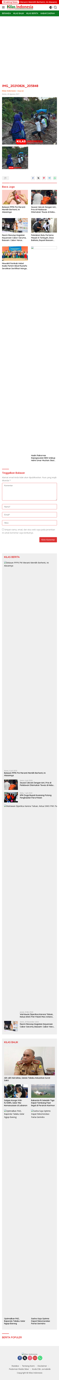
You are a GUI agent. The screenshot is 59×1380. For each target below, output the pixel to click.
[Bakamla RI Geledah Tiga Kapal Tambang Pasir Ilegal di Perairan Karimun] (43, 1091)
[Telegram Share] (49, 178)
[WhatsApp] (40, 1358)
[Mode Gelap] (50, 7)
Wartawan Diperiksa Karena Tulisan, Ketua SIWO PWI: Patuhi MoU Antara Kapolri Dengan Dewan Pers (36, 1015)
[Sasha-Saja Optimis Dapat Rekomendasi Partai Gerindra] (43, 1212)
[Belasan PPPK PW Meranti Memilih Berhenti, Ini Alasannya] (15, 197)
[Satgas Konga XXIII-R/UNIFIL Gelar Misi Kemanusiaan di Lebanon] (16, 1091)
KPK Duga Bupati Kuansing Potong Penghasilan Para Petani (35, 796)
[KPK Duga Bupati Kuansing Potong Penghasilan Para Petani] (11, 797)
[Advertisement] (29, 47)
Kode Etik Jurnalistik (41, 1369)
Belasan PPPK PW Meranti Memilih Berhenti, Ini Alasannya (13, 209)
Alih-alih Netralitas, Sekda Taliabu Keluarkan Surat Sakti (27, 1079)
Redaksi (15, 1366)
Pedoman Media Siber (19, 1369)
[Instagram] (30, 1358)
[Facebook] (20, 1358)
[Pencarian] (55, 7)
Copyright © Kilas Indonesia (29, 1373)
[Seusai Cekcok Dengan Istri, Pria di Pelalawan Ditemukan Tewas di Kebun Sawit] (44, 197)
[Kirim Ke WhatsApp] (55, 178)
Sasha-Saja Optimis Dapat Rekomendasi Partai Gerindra (40, 1321)
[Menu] (4, 7)
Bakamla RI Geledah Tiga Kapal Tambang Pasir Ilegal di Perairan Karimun (43, 1103)
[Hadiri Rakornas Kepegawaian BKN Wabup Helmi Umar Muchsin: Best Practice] (44, 349)
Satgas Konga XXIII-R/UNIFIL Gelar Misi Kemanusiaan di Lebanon (15, 1103)
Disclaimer (42, 1366)
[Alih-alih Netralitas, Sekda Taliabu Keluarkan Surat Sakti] (29, 1061)
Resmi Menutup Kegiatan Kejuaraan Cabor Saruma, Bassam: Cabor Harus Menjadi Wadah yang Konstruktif (14, 237)
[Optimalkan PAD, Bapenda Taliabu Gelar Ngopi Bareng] (16, 1212)
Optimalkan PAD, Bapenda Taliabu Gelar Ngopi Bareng (14, 1321)
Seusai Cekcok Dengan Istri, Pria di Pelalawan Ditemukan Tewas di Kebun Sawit (43, 209)
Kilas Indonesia (9, 91)
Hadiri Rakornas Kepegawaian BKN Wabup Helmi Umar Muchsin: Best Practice (43, 458)
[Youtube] (35, 1358)
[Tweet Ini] (38, 178)
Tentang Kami (28, 1366)
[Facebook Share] (33, 178)
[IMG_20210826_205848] (15, 157)
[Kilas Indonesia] (19, 7)
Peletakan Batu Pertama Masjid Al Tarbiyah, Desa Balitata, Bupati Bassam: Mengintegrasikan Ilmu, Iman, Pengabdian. (42, 237)
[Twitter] (25, 1358)
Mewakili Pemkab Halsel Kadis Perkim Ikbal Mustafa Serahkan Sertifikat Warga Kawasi (14, 266)
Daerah (21, 91)
